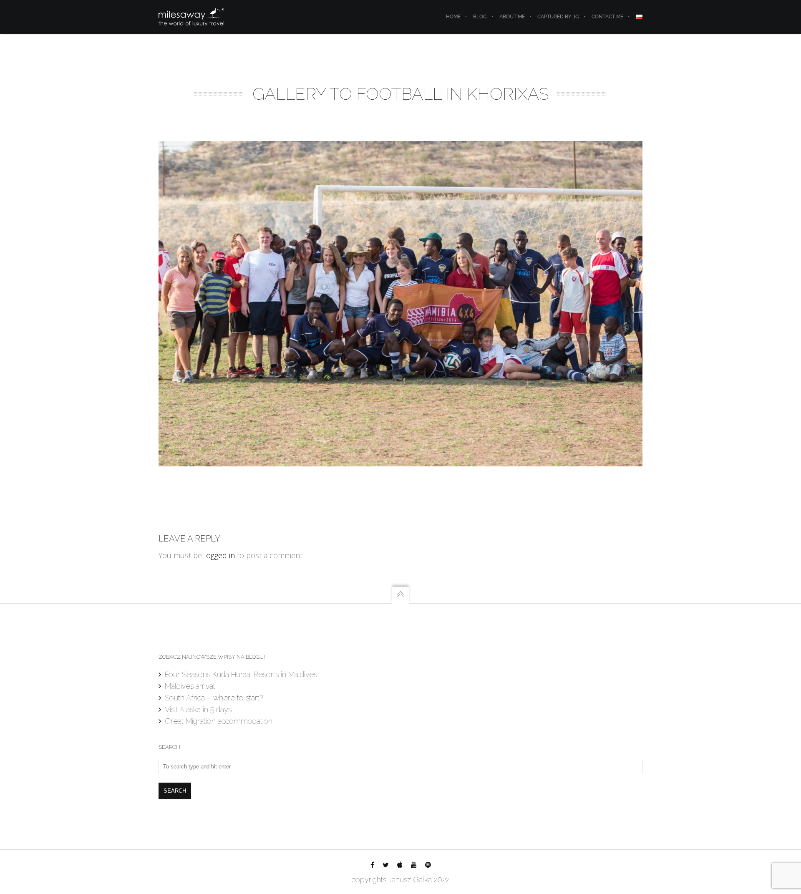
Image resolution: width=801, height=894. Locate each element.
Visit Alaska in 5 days (198, 709)
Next (629, 303)
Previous (171, 303)
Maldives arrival (190, 686)
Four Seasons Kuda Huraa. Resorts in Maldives (241, 674)
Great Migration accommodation (218, 721)
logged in (219, 555)
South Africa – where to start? (214, 697)
